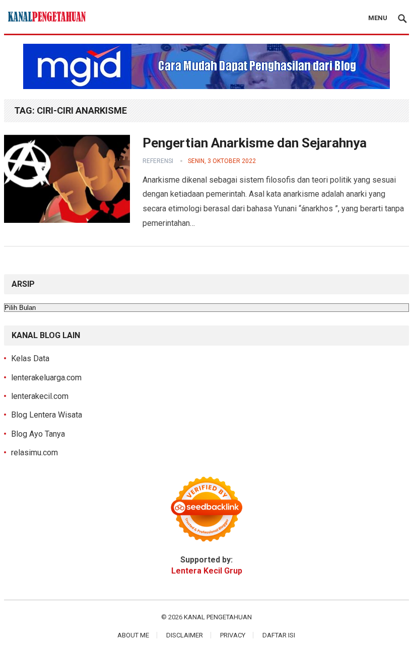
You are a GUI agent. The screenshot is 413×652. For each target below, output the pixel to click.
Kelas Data (30, 358)
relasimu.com (34, 452)
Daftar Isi (278, 635)
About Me (133, 635)
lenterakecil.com (39, 396)
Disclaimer (184, 635)
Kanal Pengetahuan (218, 617)
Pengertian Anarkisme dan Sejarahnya (255, 142)
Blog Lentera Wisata (46, 415)
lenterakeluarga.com (46, 377)
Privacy (232, 635)
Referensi (158, 161)
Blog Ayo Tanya (38, 434)
